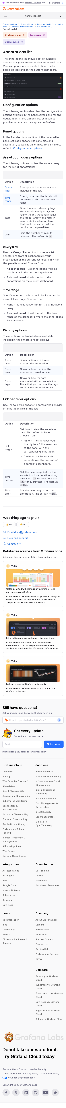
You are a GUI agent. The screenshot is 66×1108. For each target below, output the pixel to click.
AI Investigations (11, 846)
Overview (7, 771)
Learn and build (44, 24)
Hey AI (38, 959)
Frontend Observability (14, 819)
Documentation (10, 24)
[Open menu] (60, 9)
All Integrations (10, 870)
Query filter (8, 189)
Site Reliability (43, 812)
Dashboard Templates (47, 885)
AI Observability (44, 771)
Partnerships (42, 929)
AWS (4, 880)
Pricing (6, 776)
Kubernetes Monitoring (14, 801)
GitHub (39, 875)
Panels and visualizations (22, 27)
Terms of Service (33, 2)
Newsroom (41, 934)
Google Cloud (9, 885)
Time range (8, 199)
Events (6, 934)
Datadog (7, 900)
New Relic (7, 905)
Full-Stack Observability (48, 776)
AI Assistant (9, 786)
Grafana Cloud (27, 24)
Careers (39, 924)
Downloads (41, 880)
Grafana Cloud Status (14, 856)
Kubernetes (8, 895)
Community (8, 929)
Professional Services (47, 954)
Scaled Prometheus (45, 798)
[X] (16, 1092)
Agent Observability (13, 791)
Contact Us (41, 944)
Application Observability (16, 796)
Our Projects (42, 870)
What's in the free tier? (15, 781)
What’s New (9, 851)
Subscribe (53, 744)
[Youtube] (45, 1092)
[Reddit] (55, 1092)
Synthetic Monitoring (13, 824)
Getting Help (42, 949)
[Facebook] (6, 1092)
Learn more (54, 3)
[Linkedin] (25, 1092)
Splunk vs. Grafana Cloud (49, 1019)
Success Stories (44, 939)
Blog (4, 924)
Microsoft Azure (11, 890)
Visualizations (43, 27)
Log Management (44, 817)
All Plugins (8, 875)
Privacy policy (39, 751)
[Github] (35, 1092)
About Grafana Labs (46, 919)
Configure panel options (27, 148)
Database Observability (15, 814)
